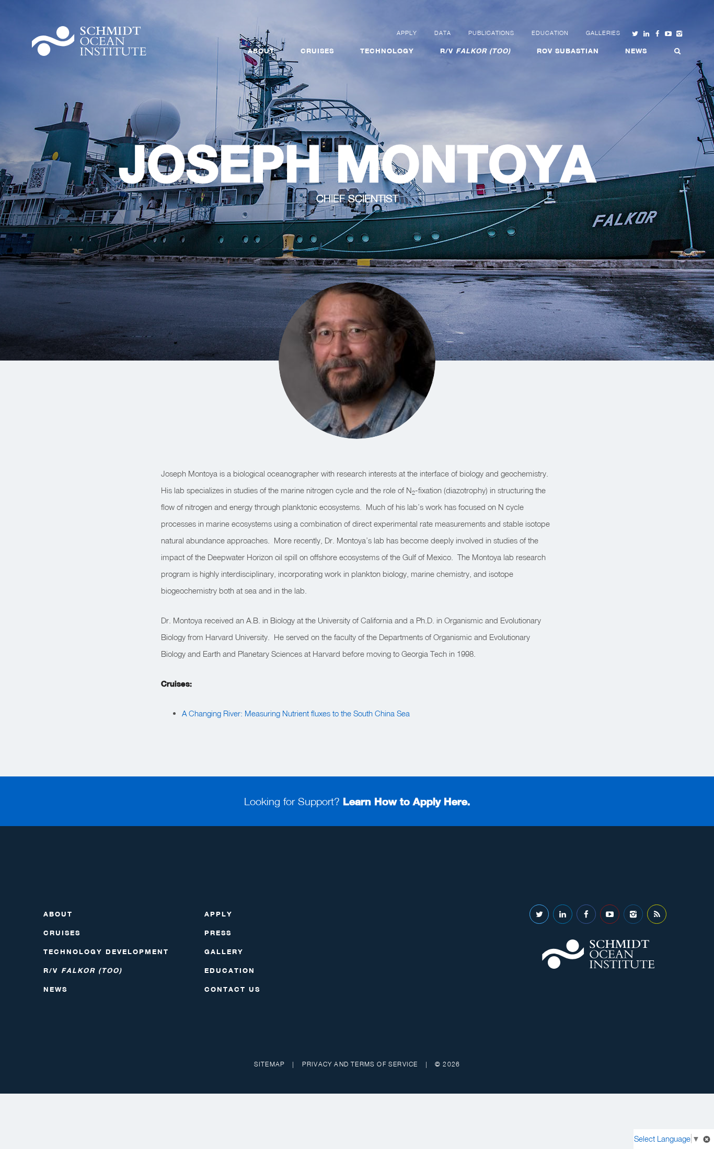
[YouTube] (609, 914)
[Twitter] (539, 914)
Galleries (603, 33)
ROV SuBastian (568, 51)
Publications (491, 33)
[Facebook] (586, 914)
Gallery (224, 951)
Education (550, 33)
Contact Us (232, 989)
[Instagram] (633, 914)
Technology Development (106, 951)
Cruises (317, 51)
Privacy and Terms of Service (360, 1064)
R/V (475, 51)
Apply (407, 33)
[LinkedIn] (562, 914)
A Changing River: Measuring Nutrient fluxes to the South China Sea (296, 713)
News (636, 51)
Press (218, 933)
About (261, 51)
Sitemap (269, 1064)
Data (442, 33)
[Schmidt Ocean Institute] (88, 41)
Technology (387, 51)
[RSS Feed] (656, 914)
